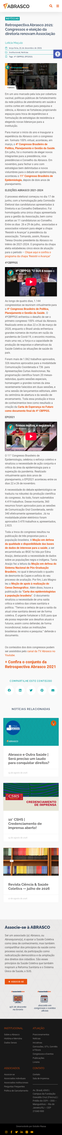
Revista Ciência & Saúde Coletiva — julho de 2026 (29, 886)
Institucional (14, 52)
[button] (57, 54)
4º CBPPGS (19, 56)
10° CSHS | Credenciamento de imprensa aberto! (25, 823)
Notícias (24, 52)
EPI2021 (29, 56)
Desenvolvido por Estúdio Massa (31, 1126)
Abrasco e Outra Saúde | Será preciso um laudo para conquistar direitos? (28, 758)
